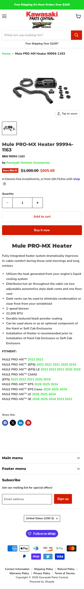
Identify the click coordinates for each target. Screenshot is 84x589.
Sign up (63, 499)
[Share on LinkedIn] (21, 423)
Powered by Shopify (42, 582)
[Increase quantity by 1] (37, 202)
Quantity (8, 193)
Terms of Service (65, 573)
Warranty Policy (19, 573)
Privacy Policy (41, 573)
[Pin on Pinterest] (28, 423)
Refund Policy (66, 569)
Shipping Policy (43, 569)
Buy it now (42, 230)
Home (6, 53)
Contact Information (17, 569)
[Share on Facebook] (5, 423)
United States (40, 518)
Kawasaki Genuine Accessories (28, 163)
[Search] (76, 35)
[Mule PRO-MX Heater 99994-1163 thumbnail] (9, 128)
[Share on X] (13, 423)
